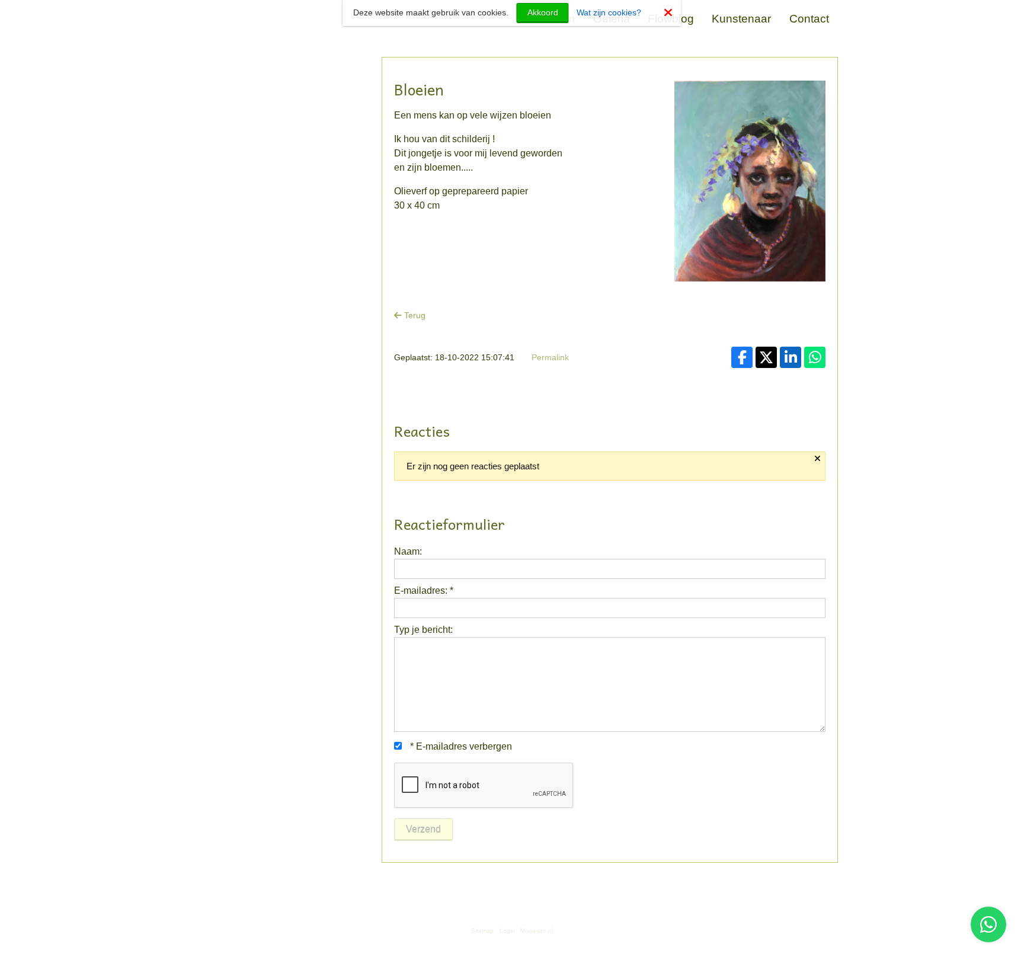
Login (507, 930)
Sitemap (482, 930)
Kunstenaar (741, 18)
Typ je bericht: (423, 630)
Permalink (550, 357)
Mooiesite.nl (536, 930)
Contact (809, 18)
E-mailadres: (423, 590)
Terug (413, 315)
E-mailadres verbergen (461, 746)
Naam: (408, 551)
